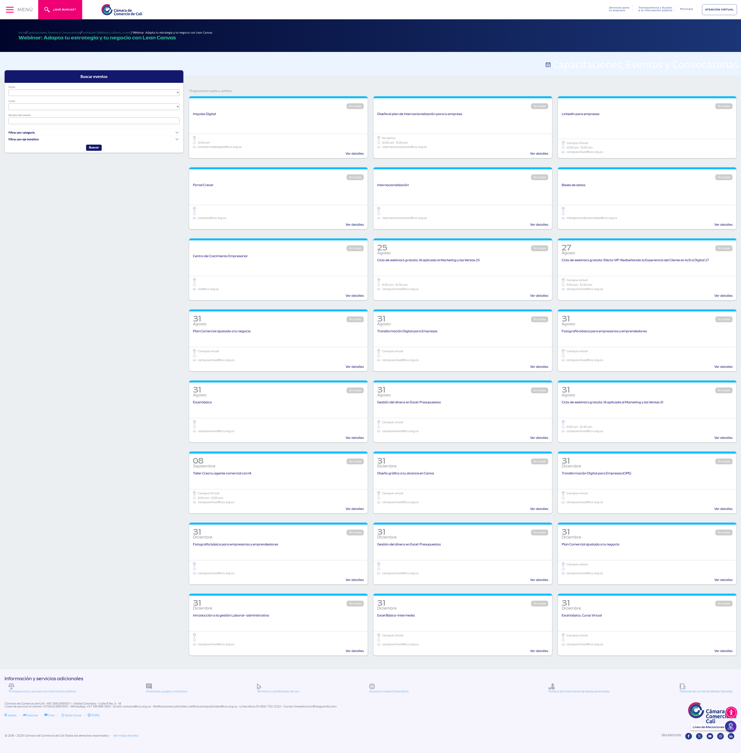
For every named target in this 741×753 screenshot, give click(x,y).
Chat (51, 715)
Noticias (32, 715)
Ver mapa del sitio (125, 736)
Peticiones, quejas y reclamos (166, 691)
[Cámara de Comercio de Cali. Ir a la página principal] (122, 13)
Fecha (11, 87)
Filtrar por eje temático (23, 139)
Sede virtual (72, 715)
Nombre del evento (19, 115)
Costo (11, 101)
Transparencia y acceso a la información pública (42, 691)
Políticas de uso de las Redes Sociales (706, 691)
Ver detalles (355, 153)
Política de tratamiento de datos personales (579, 691)
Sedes (12, 715)
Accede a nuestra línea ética (389, 691)
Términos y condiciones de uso (278, 691)
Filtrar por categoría (21, 132)
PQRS (95, 715)
